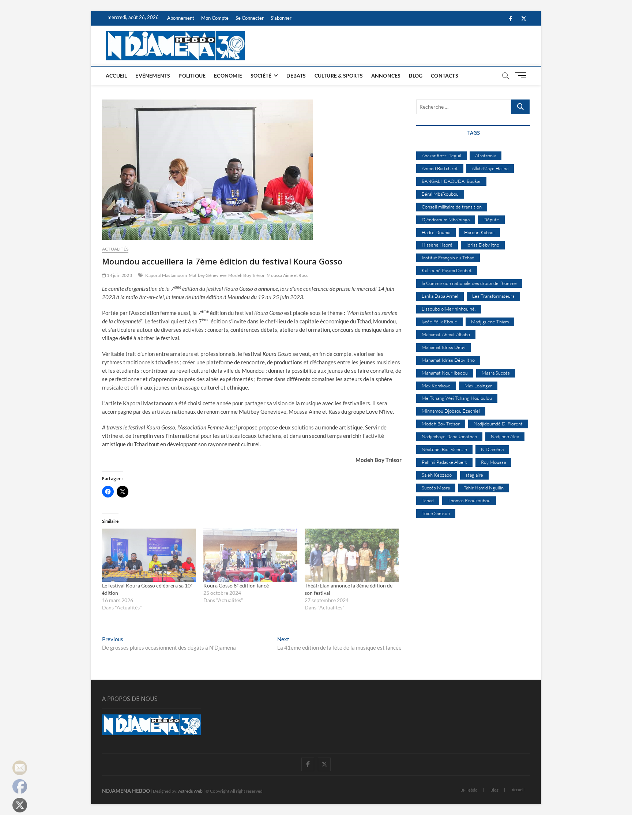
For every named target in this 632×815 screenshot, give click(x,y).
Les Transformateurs (493, 296)
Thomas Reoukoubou (469, 500)
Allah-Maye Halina (490, 168)
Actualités (115, 249)
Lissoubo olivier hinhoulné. (449, 309)
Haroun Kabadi (479, 232)
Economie (228, 75)
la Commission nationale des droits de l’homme (469, 283)
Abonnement (180, 18)
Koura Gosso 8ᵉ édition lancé (236, 585)
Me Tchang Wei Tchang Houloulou (457, 398)
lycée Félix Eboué (439, 321)
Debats (296, 75)
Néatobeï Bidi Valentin (444, 449)
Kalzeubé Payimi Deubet (447, 270)
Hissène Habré (437, 245)
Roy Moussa (493, 462)
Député (491, 219)
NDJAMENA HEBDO (126, 791)
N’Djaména (492, 449)
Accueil (116, 75)
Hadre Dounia (436, 232)
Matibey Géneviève (207, 275)
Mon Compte (215, 18)
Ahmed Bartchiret (440, 168)
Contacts (444, 75)
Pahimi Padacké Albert (444, 462)
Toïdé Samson (436, 513)
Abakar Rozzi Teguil (441, 155)
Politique (192, 75)
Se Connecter (250, 18)
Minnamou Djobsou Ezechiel (451, 411)
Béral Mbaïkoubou (440, 194)
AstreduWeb (190, 791)
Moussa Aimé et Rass (287, 275)
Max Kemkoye (436, 385)
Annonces (386, 75)
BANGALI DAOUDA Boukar (451, 181)
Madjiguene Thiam (490, 321)
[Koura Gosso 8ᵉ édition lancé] (250, 555)
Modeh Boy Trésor (246, 275)
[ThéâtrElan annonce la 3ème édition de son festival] (352, 555)
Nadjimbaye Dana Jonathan (449, 436)
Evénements (152, 75)
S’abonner (281, 18)
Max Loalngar (478, 385)
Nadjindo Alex (505, 436)
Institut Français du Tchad (448, 257)
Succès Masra (436, 488)
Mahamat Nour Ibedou (445, 373)
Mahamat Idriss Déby (443, 347)
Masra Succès (496, 373)
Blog (415, 75)
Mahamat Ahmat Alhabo (446, 334)
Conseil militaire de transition (452, 207)
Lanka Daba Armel (440, 296)
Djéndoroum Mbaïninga (446, 219)
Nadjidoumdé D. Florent (498, 424)
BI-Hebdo (468, 790)
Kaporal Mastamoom (166, 275)
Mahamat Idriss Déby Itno (448, 360)
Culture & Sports (339, 75)
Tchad (428, 500)
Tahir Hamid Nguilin (484, 488)
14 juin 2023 (119, 275)
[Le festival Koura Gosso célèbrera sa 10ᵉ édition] (149, 555)
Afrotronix (485, 155)
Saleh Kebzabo (437, 475)
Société (261, 75)
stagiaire (474, 475)
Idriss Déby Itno (482, 245)
